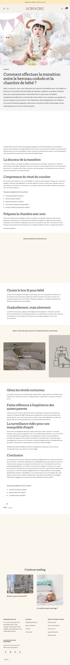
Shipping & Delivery (31, 622)
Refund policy (52, 635)
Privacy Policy (52, 622)
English (6, 659)
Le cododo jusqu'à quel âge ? (47, 608)
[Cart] (66, 8)
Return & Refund (30, 625)
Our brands (29, 632)
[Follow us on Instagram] (10, 652)
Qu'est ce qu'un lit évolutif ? (17, 596)
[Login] (62, 8)
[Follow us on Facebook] (5, 652)
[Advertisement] (35, 128)
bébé (20, 183)
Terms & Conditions (53, 625)
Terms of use (51, 629)
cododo (6, 69)
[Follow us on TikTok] (20, 652)
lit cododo (26, 164)
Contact (28, 629)
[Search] (8, 8)
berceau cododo (32, 147)
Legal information (53, 632)
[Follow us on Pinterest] (15, 652)
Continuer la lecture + (9, 228)
